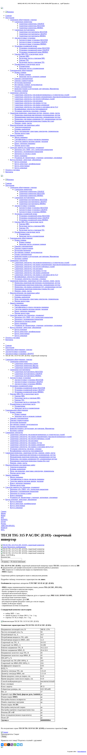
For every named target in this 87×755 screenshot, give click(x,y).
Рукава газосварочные (23, 87)
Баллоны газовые (21, 91)
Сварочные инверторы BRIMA (31, 28)
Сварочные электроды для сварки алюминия (31, 105)
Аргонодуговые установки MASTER (33, 40)
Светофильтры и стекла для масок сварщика (31, 139)
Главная (8, 16)
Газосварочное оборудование (21, 70)
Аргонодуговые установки (24, 38)
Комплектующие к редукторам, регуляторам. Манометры (36, 89)
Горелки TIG (24, 60)
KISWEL (4, 520)
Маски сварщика (21, 137)
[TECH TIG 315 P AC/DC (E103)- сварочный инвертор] (22, 549)
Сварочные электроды (18, 93)
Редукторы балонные (22, 83)
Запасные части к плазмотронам (31, 68)
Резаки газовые (20, 72)
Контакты (9, 172)
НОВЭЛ (4, 528)
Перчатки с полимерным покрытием (28, 152)
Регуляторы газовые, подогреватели (28, 85)
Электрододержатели (22, 127)
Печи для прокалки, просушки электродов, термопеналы (36, 131)
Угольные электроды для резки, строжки (30, 111)
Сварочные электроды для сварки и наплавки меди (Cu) (36, 107)
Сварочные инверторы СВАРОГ (31, 24)
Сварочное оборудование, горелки (23, 20)
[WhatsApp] (15, 744)
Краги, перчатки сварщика (24, 143)
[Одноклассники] (5, 744)
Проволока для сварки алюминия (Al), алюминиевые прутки (38, 119)
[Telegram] (21, 744)
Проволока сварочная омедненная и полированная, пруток (37, 115)
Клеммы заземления (22, 129)
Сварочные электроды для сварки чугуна (30, 103)
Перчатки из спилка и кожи (25, 154)
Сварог (3, 511)
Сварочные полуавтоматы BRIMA (32, 36)
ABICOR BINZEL (8, 526)
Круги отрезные (20, 162)
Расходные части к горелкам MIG (32, 58)
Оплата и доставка (12, 170)
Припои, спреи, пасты (23, 123)
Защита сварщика (17, 135)
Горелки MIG (24, 56)
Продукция (9, 18)
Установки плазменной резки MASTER (34, 48)
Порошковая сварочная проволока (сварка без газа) (34, 121)
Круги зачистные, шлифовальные (27, 164)
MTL (3, 530)
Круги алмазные (20, 168)
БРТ (2, 517)
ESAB (3, 522)
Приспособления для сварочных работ (25, 125)
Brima (3, 515)
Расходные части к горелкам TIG (32, 62)
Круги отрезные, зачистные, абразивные (25, 160)
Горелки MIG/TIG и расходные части (28, 54)
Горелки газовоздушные (23, 81)
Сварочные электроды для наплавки (28, 101)
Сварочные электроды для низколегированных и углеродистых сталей (41, 95)
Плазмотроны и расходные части (27, 64)
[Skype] (18, 744)
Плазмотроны (24, 66)
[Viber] (11, 744)
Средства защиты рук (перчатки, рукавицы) (27, 147)
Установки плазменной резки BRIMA (33, 52)
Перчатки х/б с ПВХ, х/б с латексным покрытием (33, 150)
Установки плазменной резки (25, 46)
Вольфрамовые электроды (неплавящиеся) (30, 109)
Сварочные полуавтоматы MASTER (33, 32)
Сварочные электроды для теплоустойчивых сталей (34, 99)
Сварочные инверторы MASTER (32, 26)
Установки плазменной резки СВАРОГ (34, 50)
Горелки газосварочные (23, 78)
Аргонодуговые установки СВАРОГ (33, 42)
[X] (8, 744)
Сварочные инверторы (23, 22)
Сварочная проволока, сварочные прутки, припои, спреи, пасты (35, 113)
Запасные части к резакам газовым (32, 76)
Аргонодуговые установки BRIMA (32, 44)
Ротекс (3, 524)
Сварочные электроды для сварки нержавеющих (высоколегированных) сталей (45, 97)
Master (3, 513)
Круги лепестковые (22, 166)
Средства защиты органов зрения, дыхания (31, 141)
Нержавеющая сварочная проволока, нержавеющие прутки (37, 117)
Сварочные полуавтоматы (24, 30)
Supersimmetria (81, 751)
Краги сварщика (20, 156)
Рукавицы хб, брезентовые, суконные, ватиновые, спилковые (38, 158)
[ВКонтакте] (2, 744)
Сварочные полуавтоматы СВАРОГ (33, 34)
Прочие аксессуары (22, 133)
